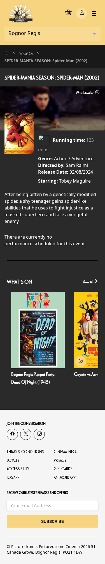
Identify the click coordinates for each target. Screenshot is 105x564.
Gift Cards (63, 469)
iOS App (13, 478)
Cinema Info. (65, 452)
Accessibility (18, 469)
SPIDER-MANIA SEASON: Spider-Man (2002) (51, 78)
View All (88, 282)
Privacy (60, 460)
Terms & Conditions (25, 452)
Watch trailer (85, 93)
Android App (65, 478)
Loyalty (13, 460)
